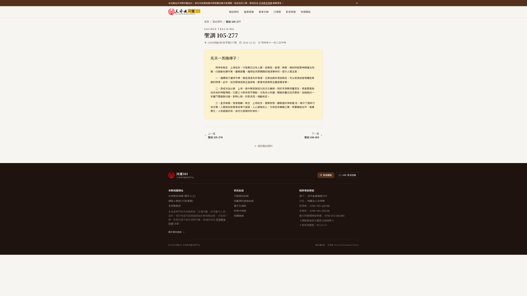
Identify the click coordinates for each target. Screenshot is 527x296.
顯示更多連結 (175, 232)
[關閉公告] (357, 3)
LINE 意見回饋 (349, 175)
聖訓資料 (234, 11)
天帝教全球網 (265, 3)
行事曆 (277, 11)
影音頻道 (291, 11)
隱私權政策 (320, 245)
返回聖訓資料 (265, 146)
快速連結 (306, 11)
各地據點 (327, 175)
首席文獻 (264, 11)
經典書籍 (249, 11)
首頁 (206, 21)
